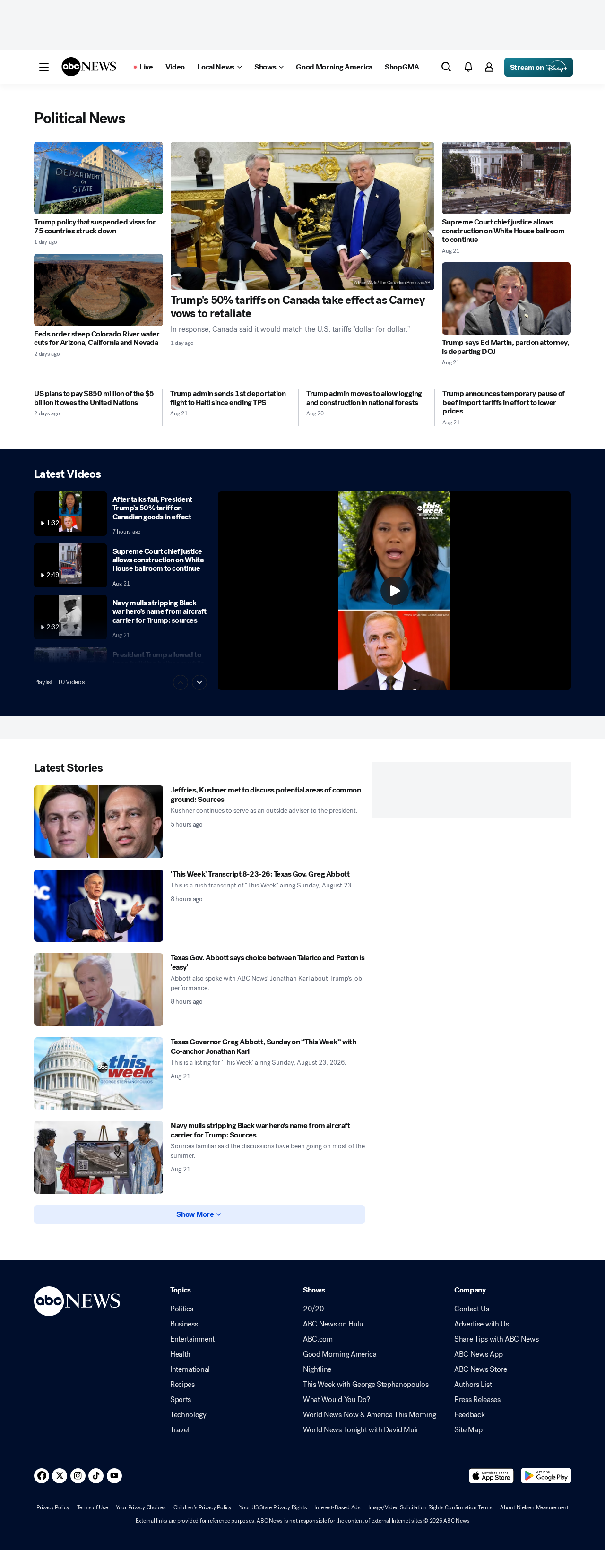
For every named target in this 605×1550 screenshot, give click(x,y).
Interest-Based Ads (337, 1507)
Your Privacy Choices (141, 1507)
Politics (181, 1309)
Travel (179, 1430)
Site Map (468, 1430)
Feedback (469, 1415)
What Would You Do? (336, 1400)
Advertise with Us (481, 1324)
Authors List (473, 1384)
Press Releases (477, 1400)
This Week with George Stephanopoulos (365, 1384)
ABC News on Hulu (333, 1324)
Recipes (182, 1384)
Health (180, 1354)
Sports (180, 1400)
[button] (44, 67)
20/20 (313, 1309)
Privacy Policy (52, 1507)
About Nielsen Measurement (534, 1507)
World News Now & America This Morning (369, 1415)
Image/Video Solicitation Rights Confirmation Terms (430, 1507)
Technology (188, 1415)
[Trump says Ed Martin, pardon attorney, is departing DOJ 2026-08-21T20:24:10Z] (506, 298)
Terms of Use (92, 1507)
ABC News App (478, 1354)
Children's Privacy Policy (202, 1507)
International (190, 1369)
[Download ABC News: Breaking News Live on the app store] (491, 1475)
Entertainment (192, 1339)
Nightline (317, 1369)
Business (184, 1324)
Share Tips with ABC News (496, 1339)
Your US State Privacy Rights (273, 1507)
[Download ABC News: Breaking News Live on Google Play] (546, 1475)
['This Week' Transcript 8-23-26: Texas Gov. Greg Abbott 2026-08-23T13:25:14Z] (98, 906)
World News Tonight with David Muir (361, 1430)
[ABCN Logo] (88, 67)
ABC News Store (480, 1369)
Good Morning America (340, 1354)
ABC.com (318, 1339)
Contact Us (471, 1309)
